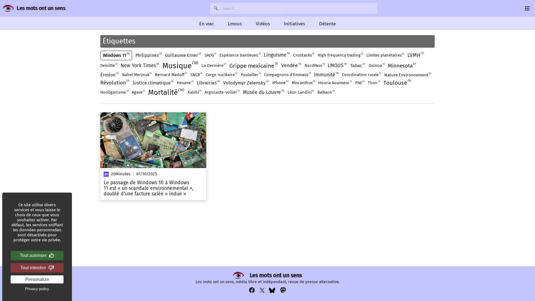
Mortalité (165, 92)
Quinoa (376, 65)
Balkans (325, 92)
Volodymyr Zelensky (245, 83)
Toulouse (396, 82)
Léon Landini (301, 92)
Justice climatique (153, 83)
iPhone (280, 82)
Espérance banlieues (240, 55)
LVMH (415, 55)
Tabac (357, 65)
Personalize (37, 279)
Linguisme (276, 55)
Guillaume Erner (182, 55)
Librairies (208, 83)
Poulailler (250, 74)
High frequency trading (340, 55)
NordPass (314, 65)
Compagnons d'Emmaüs (287, 74)
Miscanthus (303, 82)
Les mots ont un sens (41, 8)
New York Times (140, 65)
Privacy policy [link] (37, 289)
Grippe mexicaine (253, 65)
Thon (374, 82)
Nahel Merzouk (136, 74)
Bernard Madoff (170, 74)
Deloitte (108, 65)
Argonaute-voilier (222, 92)
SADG (210, 55)
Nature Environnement (407, 74)
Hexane (185, 82)
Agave (138, 92)
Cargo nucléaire (221, 74)
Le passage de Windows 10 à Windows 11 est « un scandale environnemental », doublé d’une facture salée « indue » (148, 188)
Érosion (109, 74)
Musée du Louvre (263, 92)
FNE (359, 82)
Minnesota (401, 65)
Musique (179, 65)
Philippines (148, 55)
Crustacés (303, 55)
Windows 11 (116, 55)
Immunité (326, 75)
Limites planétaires (385, 55)
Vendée (290, 65)
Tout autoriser (33, 255)
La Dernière (213, 65)
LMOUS (337, 65)
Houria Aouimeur (334, 82)
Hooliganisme (114, 92)
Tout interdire (33, 267)
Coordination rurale (361, 74)
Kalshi (194, 92)
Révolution (114, 82)
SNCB (196, 74)
